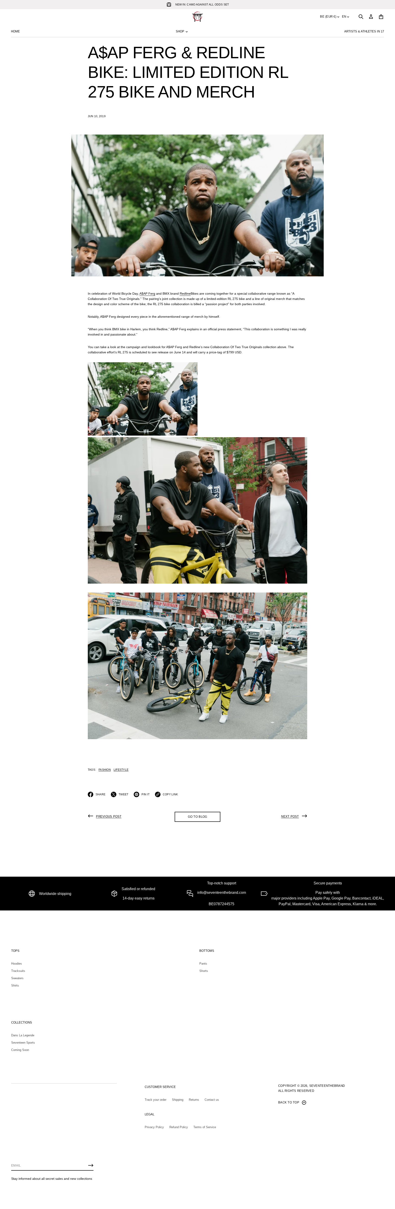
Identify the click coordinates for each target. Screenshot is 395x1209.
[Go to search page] (361, 17)
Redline (185, 293)
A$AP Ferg (147, 293)
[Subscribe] (90, 1165)
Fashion (105, 769)
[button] (361, 17)
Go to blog (197, 816)
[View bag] (381, 17)
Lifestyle (121, 769)
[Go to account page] (371, 17)
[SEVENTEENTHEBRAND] (197, 16)
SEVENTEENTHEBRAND (327, 1085)
